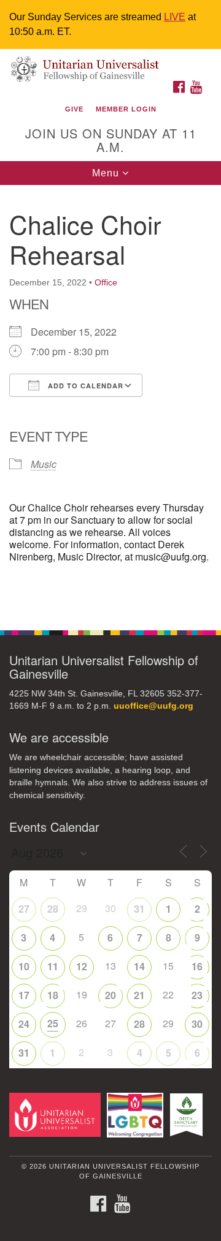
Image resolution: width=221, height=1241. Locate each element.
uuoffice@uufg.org (153, 706)
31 (139, 909)
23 (197, 995)
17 (23, 995)
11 (52, 966)
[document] (110, 401)
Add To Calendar (84, 385)
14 (139, 966)
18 (52, 995)
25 (52, 1023)
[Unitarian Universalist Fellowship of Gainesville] (110, 61)
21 (139, 995)
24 (23, 1024)
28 (52, 909)
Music (43, 464)
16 (197, 966)
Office (106, 282)
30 (197, 1024)
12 (81, 966)
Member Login (126, 109)
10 (23, 966)
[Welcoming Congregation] (137, 1114)
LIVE (174, 17)
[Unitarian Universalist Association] (56, 1114)
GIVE (74, 109)
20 (110, 995)
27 (23, 909)
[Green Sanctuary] (188, 1114)
